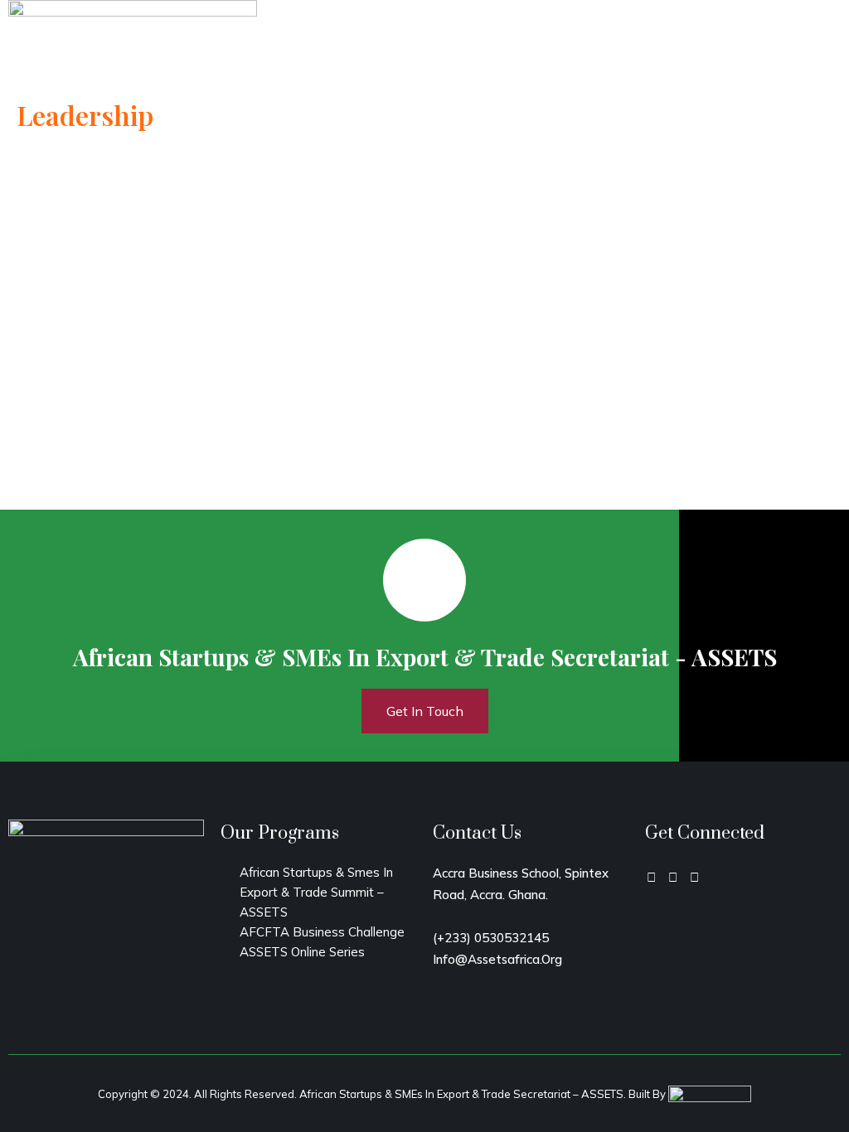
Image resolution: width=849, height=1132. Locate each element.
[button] (829, 50)
